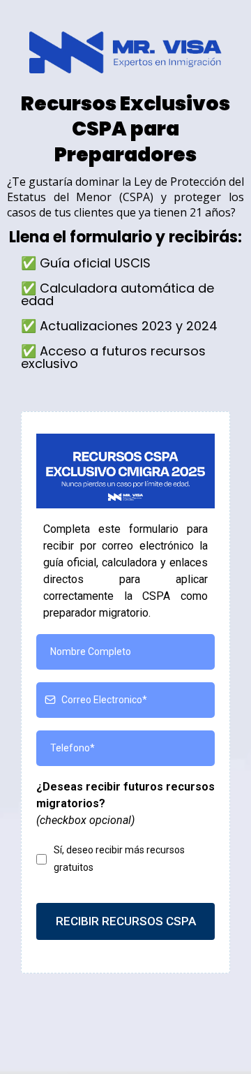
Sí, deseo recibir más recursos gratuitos (119, 858)
